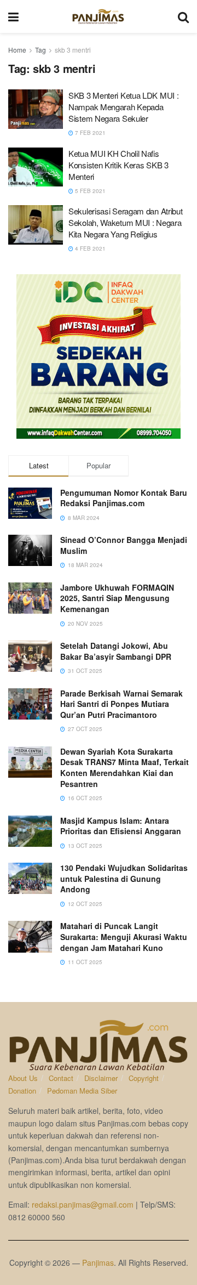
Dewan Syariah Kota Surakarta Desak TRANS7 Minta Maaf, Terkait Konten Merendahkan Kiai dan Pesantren (124, 767)
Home (17, 49)
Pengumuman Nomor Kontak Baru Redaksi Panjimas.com (123, 498)
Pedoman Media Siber (82, 1090)
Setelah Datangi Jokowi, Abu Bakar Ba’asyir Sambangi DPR (115, 651)
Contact (61, 1078)
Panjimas (98, 1262)
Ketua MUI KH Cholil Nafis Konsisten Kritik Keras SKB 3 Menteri (118, 165)
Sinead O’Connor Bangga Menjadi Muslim (123, 545)
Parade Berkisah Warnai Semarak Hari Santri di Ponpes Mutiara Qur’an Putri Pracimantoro (121, 704)
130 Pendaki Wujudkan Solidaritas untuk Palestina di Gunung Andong (124, 878)
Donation (22, 1090)
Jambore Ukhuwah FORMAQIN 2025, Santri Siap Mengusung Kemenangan (117, 598)
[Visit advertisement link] (98, 356)
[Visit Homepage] (98, 16)
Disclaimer (101, 1078)
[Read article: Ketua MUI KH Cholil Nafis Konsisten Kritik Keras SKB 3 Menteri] (35, 167)
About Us (23, 1078)
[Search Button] (183, 16)
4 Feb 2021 (89, 248)
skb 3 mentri (73, 49)
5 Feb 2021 (89, 191)
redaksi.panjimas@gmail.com (83, 1204)
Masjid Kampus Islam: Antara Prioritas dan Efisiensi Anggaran (120, 826)
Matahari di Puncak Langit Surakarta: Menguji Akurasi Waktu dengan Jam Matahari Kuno (123, 936)
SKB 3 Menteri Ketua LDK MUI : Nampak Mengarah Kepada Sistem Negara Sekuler (123, 106)
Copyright (144, 1078)
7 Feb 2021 (89, 133)
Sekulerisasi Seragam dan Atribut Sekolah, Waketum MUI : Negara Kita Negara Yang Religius (125, 222)
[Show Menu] (13, 16)
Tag (40, 49)
